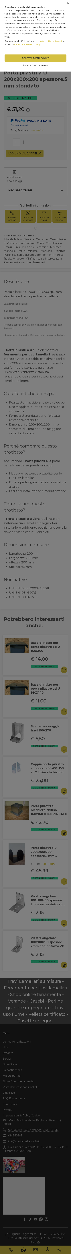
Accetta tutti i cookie (36, 58)
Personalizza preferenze (35, 65)
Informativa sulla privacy (27, 44)
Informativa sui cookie (51, 41)
